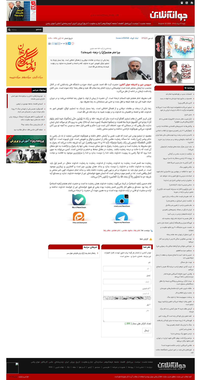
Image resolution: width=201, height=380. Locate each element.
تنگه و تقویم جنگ (185, 167)
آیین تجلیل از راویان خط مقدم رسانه (179, 234)
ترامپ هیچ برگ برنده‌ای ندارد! (181, 333)
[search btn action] (9, 29)
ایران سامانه (13, 376)
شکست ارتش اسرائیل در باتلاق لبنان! (179, 201)
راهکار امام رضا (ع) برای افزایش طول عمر (81, 253)
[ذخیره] (56, 43)
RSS (50, 367)
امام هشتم (116, 230)
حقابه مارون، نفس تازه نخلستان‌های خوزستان (176, 288)
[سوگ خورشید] (174, 71)
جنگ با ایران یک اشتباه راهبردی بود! (179, 325)
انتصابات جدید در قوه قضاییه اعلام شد (179, 94)
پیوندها (130, 367)
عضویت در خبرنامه (118, 367)
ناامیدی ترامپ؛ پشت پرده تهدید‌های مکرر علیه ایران (174, 135)
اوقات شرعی (59, 367)
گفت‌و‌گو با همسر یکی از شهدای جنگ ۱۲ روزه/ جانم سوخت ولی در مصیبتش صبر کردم (28, 110)
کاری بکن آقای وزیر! (185, 103)
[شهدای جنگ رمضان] (174, 46)
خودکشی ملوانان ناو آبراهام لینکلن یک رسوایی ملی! (174, 246)
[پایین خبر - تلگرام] (122, 219)
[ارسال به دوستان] (53, 43)
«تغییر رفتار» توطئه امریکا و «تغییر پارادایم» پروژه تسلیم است (175, 303)
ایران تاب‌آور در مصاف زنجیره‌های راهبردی (177, 209)
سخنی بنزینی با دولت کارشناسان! (180, 185)
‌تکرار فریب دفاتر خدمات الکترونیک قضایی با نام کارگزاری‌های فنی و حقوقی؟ (176, 120)
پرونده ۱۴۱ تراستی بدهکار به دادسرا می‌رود (177, 158)
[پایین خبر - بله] (79, 203)
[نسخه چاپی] (49, 43)
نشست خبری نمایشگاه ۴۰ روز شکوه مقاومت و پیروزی (176, 229)
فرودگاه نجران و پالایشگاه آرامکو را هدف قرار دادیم (174, 223)
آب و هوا (82, 367)
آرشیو (90, 367)
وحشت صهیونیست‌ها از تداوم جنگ (179, 297)
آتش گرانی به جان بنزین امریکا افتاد (179, 163)
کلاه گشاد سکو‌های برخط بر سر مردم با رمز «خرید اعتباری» (175, 141)
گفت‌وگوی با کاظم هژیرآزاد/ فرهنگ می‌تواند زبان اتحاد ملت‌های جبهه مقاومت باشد (27, 118)
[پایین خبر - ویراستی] (122, 202)
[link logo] (165, 13)
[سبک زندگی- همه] (26, 60)
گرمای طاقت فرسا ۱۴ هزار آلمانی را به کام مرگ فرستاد (176, 310)
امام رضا (137, 230)
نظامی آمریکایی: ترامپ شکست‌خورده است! (176, 345)
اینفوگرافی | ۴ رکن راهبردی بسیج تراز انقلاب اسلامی (174, 130)
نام (149, 262)
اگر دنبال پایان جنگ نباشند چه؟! (32, 124)
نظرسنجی (106, 367)
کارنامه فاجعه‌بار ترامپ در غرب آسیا (180, 214)
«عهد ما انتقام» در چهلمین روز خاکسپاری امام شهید (174, 171)
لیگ (68, 367)
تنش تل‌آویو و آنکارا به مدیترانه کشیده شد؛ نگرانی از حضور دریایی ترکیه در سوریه (175, 190)
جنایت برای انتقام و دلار (183, 293)
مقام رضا (106, 230)
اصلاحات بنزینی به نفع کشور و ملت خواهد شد (176, 176)
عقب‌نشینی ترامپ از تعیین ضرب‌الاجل (179, 205)
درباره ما (149, 367)
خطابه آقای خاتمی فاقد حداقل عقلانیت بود (28, 129)
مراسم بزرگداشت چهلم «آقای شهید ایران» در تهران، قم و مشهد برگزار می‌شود (174, 339)
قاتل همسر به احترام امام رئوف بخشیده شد (177, 218)
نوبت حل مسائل (186, 262)
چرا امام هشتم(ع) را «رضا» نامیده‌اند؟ (100, 52)
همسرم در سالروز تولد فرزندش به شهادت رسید (176, 98)
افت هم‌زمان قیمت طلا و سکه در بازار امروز (177, 196)
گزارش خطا (144, 239)
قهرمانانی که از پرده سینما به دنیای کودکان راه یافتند (174, 320)
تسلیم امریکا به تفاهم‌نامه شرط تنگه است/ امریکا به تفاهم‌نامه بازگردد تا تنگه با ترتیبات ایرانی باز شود (174, 109)
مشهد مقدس (127, 230)
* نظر (148, 305)
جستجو (97, 367)
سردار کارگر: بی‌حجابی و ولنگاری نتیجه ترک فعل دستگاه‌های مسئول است (176, 282)
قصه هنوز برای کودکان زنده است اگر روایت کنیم (175, 316)
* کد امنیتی (146, 288)
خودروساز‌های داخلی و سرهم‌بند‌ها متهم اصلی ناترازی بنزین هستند (28, 97)
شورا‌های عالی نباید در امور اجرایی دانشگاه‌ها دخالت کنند (174, 351)
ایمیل (148, 275)
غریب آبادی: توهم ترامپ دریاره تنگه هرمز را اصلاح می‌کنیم (175, 268)
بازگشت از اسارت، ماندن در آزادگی (180, 154)
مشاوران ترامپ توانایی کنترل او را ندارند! (178, 180)
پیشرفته (14, 29)
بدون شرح (188, 114)
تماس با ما (140, 367)
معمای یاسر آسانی (185, 329)
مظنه (74, 367)
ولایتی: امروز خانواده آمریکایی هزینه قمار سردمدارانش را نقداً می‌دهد (178, 275)
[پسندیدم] (72, 44)
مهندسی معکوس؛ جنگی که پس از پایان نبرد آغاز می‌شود (176, 240)
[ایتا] (79, 219)
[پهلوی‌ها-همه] (26, 156)
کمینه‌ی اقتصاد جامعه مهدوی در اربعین (29, 104)
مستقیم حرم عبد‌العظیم (184, 250)
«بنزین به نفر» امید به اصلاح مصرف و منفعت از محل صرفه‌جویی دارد (174, 256)
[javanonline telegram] (69, 43)
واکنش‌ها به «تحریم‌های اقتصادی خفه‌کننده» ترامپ (174, 126)
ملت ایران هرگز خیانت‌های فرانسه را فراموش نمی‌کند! (176, 148)
